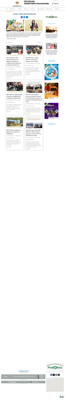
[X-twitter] (54, 375)
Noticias (12, 11)
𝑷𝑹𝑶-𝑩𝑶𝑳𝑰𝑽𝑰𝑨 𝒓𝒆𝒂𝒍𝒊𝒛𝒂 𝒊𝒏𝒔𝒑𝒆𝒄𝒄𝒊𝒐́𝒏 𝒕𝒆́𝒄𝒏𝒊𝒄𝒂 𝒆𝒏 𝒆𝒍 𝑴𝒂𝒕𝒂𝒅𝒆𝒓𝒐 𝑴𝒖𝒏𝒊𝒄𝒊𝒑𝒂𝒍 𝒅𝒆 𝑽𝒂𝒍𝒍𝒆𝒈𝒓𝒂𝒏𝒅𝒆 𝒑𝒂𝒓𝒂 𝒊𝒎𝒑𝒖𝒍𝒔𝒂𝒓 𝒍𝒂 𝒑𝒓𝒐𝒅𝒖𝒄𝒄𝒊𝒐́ (14, 61)
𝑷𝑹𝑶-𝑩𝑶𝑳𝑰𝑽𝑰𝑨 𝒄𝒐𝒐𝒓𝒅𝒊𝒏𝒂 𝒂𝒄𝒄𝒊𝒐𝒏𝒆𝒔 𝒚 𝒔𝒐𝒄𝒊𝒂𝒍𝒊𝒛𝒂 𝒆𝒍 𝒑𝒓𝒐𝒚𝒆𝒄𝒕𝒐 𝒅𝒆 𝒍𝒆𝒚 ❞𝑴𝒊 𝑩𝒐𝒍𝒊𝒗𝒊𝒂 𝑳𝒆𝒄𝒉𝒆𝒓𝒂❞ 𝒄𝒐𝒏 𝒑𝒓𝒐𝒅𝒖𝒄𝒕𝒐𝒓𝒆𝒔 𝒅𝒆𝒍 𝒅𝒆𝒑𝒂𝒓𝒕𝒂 (34, 98)
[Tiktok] (56, 375)
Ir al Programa (51, 77)
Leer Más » (51, 39)
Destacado (8, 11)
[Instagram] (59, 375)
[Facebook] (51, 375)
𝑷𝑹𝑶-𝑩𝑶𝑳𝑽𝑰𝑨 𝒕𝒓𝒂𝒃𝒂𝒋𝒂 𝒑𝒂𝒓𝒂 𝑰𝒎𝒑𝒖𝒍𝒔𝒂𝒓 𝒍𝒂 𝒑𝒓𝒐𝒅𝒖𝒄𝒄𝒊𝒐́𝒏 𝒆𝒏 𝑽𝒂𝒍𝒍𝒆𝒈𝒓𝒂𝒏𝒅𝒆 (13, 131)
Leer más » (9, 78)
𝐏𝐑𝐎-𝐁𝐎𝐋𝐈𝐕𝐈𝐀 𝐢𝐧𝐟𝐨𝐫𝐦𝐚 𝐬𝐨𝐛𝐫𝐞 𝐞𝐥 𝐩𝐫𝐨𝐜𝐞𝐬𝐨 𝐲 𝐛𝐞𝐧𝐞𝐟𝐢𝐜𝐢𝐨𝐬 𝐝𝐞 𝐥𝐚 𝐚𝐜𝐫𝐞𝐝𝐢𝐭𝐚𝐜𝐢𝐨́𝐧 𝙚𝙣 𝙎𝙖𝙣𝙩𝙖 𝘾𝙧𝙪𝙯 (14, 96)
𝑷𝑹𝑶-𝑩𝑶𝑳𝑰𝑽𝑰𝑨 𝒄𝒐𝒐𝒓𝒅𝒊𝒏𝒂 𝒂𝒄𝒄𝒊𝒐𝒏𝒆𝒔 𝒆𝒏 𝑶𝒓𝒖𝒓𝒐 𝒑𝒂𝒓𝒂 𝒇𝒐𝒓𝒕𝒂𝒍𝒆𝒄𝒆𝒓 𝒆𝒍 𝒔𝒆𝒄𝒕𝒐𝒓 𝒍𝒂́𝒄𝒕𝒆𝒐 (32, 59)
